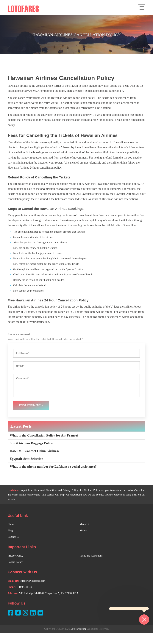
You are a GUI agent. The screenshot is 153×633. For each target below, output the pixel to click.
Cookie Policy (15, 562)
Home (11, 524)
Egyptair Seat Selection (26, 459)
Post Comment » (31, 405)
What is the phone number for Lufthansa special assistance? (53, 466)
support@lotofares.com (33, 580)
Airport (83, 530)
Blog (10, 530)
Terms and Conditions (90, 555)
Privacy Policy (15, 555)
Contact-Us (13, 537)
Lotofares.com (78, 628)
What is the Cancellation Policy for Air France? (44, 435)
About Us (84, 524)
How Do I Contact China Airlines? (35, 451)
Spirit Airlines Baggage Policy (31, 443)
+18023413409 (25, 587)
